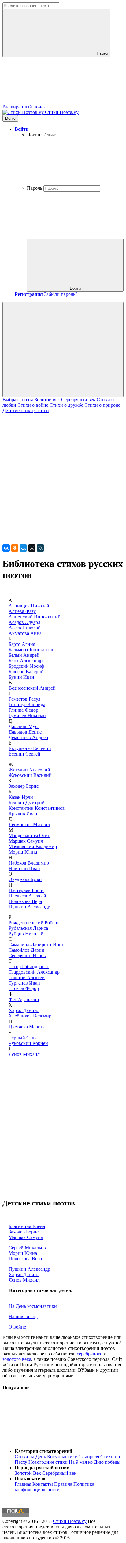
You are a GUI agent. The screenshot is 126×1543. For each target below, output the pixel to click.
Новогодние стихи (48, 1462)
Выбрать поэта (17, 399)
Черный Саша (23, 1037)
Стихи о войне (32, 405)
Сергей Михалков (27, 1247)
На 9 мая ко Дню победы (94, 1462)
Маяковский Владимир (33, 846)
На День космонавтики (33, 1306)
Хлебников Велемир (30, 1015)
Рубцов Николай (26, 933)
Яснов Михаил (24, 1054)
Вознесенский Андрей (32, 688)
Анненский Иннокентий (35, 616)
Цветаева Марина (27, 1026)
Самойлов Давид (26, 950)
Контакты (42, 1484)
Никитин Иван (24, 868)
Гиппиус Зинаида (27, 704)
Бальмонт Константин (32, 649)
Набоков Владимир (29, 862)
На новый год (23, 1316)
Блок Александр (26, 660)
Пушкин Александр (29, 906)
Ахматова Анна (25, 633)
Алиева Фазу (22, 611)
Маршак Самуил (26, 841)
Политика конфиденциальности (54, 1486)
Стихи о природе (102, 405)
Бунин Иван (21, 677)
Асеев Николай (25, 627)
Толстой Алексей (27, 977)
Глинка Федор (23, 710)
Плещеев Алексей (27, 895)
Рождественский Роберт (34, 922)
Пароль (34, 188)
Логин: (34, 134)
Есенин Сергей (24, 753)
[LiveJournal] (40, 548)
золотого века (16, 1359)
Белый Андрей (24, 655)
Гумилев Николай (27, 715)
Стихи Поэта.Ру (70, 1521)
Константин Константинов (37, 808)
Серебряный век (78, 399)
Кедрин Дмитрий (27, 802)
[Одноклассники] (14, 548)
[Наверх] (48, 1440)
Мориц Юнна (23, 852)
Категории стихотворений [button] (43, 1451)
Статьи (41, 410)
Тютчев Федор (24, 988)
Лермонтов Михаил (29, 824)
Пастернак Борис (26, 890)
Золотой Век (28, 1473)
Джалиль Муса (24, 726)
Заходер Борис (24, 786)
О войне (17, 1326)
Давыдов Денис (25, 731)
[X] (31, 548)
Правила (63, 1484)
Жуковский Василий (30, 775)
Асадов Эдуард (24, 622)
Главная (23, 1484)
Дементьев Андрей (28, 737)
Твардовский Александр (34, 972)
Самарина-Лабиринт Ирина (38, 944)
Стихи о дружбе (66, 405)
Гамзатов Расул (24, 699)
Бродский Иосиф (26, 666)
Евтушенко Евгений (30, 748)
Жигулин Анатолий (29, 769)
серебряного (89, 1353)
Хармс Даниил (24, 1010)
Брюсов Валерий (26, 671)
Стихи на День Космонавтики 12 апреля (57, 1456)
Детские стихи (17, 410)
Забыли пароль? (60, 294)
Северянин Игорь (27, 955)
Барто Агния (22, 644)
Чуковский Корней (28, 1043)
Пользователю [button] (30, 1478)
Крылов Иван (23, 813)
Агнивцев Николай (29, 605)
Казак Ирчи (21, 797)
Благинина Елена (27, 1226)
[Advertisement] (63, 476)
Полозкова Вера (25, 901)
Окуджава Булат (25, 879)
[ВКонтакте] (6, 548)
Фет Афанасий (24, 999)
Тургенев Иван (24, 983)
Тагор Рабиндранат (29, 966)
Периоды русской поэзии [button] (42, 1467)
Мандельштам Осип (29, 835)
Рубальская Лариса (28, 928)
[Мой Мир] (23, 548)
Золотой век (47, 399)
